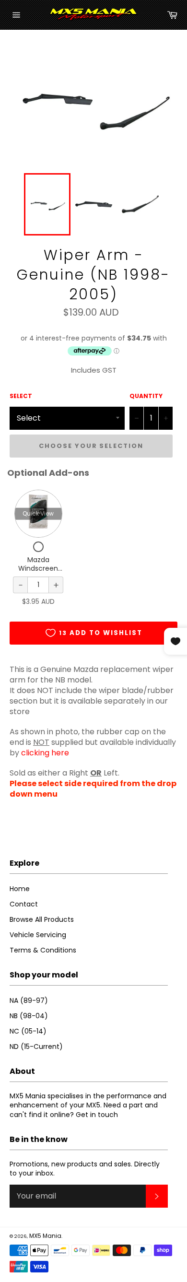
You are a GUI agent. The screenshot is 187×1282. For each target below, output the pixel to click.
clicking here (45, 752)
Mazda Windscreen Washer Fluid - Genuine (38, 572)
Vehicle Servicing (38, 935)
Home (20, 889)
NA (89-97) (29, 1000)
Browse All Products (42, 919)
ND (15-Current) (36, 1046)
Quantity (146, 396)
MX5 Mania (45, 1236)
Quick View (38, 513)
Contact (24, 904)
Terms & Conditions (43, 950)
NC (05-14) (28, 1031)
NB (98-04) (29, 1016)
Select (21, 396)
